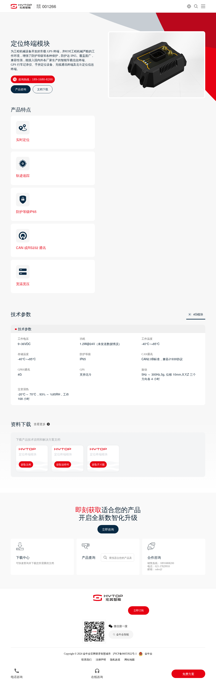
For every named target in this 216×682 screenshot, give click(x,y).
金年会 (148, 653)
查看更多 (40, 424)
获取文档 (26, 464)
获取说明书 (62, 464)
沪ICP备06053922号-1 (125, 653)
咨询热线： (35, 79)
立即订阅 (139, 610)
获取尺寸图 (98, 464)
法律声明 (101, 659)
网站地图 (129, 659)
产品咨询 (20, 89)
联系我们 (86, 659)
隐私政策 (115, 659)
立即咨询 (108, 529)
